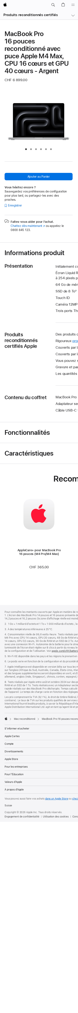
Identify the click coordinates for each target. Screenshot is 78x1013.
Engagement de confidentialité (22, 816)
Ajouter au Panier (38, 176)
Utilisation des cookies (55, 816)
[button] (53, 5)
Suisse (8, 805)
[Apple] (6, 718)
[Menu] (73, 5)
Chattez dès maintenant (28, 225)
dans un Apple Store (56, 798)
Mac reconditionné (24, 719)
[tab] (26, 149)
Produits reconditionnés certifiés (30, 15)
